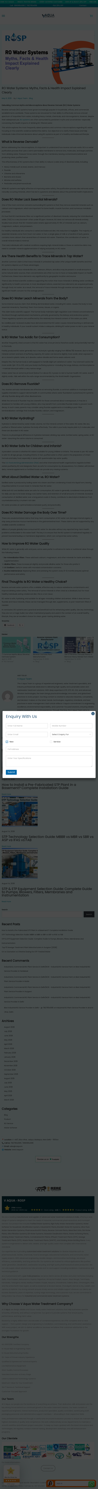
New (11, 742)
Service (57, 742)
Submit (11, 772)
